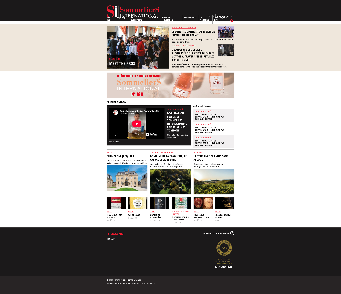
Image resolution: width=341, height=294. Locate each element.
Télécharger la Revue (220, 18)
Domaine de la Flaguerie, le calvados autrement (168, 157)
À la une (108, 18)
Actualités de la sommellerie (184, 28)
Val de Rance (134, 215)
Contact (111, 238)
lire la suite (114, 141)
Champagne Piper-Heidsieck (115, 216)
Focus (109, 152)
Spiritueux (153, 17)
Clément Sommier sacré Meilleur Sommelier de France (193, 33)
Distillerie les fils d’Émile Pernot (180, 218)
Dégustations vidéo (175, 109)
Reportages (122, 17)
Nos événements (136, 18)
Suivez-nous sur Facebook (216, 233)
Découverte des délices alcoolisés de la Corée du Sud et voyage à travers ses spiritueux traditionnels (193, 55)
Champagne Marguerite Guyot (202, 216)
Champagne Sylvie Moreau (223, 216)
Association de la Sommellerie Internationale (223, 252)
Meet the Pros (122, 63)
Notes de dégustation (167, 18)
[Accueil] (156, 11)
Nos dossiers (114, 59)
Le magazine (204, 18)
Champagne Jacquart (120, 156)
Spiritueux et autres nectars (184, 46)
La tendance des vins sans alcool (211, 157)
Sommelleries (190, 17)
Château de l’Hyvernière (155, 216)
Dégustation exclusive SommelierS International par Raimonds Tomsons (177, 121)
